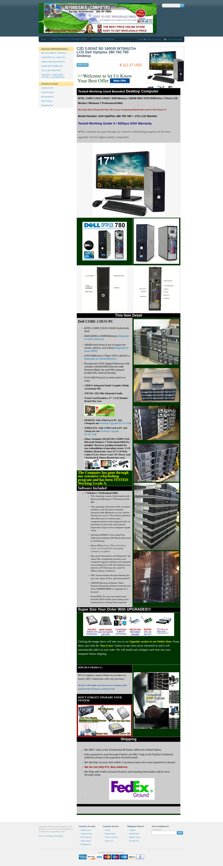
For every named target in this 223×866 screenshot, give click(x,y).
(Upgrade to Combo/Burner (100, 358)
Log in (140, 39)
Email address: (157, 830)
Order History (46, 101)
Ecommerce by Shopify (54, 836)
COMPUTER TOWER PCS (52, 66)
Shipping (132, 830)
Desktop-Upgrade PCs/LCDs (115, 423)
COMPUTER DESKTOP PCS (53, 62)
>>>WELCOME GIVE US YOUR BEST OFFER (68, 39)
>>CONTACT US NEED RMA (103, 39)
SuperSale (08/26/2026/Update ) (54, 49)
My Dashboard (47, 97)
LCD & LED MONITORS (51, 70)
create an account (153, 39)
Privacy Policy (110, 834)
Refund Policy (134, 834)
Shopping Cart (47, 105)
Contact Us (109, 841)
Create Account (47, 92)
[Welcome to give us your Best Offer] (105, 83)
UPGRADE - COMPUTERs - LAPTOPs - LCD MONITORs (52, 76)
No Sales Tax (134, 841)
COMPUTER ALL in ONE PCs (53, 57)
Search (107, 830)
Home (43, 39)
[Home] (98, 32)
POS (40, 836)
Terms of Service (111, 837)
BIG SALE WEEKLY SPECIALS (54, 53)
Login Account (47, 88)
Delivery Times (134, 837)
